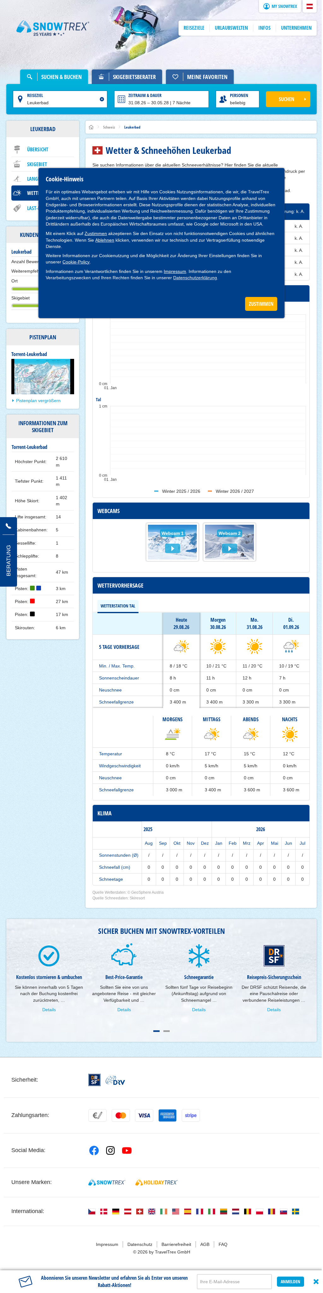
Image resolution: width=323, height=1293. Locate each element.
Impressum (175, 271)
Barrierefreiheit (176, 1244)
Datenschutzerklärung (195, 277)
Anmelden (290, 1281)
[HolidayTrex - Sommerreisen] (156, 1182)
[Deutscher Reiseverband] (115, 1080)
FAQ (223, 1244)
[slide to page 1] (156, 1031)
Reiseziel (35, 95)
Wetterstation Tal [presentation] (118, 606)
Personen (239, 95)
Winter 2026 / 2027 (235, 491)
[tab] (117, 606)
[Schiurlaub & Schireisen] (53, 28)
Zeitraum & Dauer (145, 95)
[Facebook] (94, 1150)
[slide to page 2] (166, 1031)
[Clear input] (101, 99)
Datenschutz (139, 1244)
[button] (310, 6)
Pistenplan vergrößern (38, 400)
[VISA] (144, 1115)
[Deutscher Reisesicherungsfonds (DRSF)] (94, 1080)
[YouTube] (126, 1150)
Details (49, 1009)
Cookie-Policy (76, 261)
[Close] (316, 1281)
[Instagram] (110, 1150)
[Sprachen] (91, 1211)
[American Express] (167, 1115)
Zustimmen (96, 233)
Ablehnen (104, 240)
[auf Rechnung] (97, 1115)
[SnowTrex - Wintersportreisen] (106, 1182)
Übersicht (37, 149)
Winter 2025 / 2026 (181, 491)
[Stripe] (191, 1115)
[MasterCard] (121, 1115)
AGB (204, 1244)
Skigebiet (37, 164)
